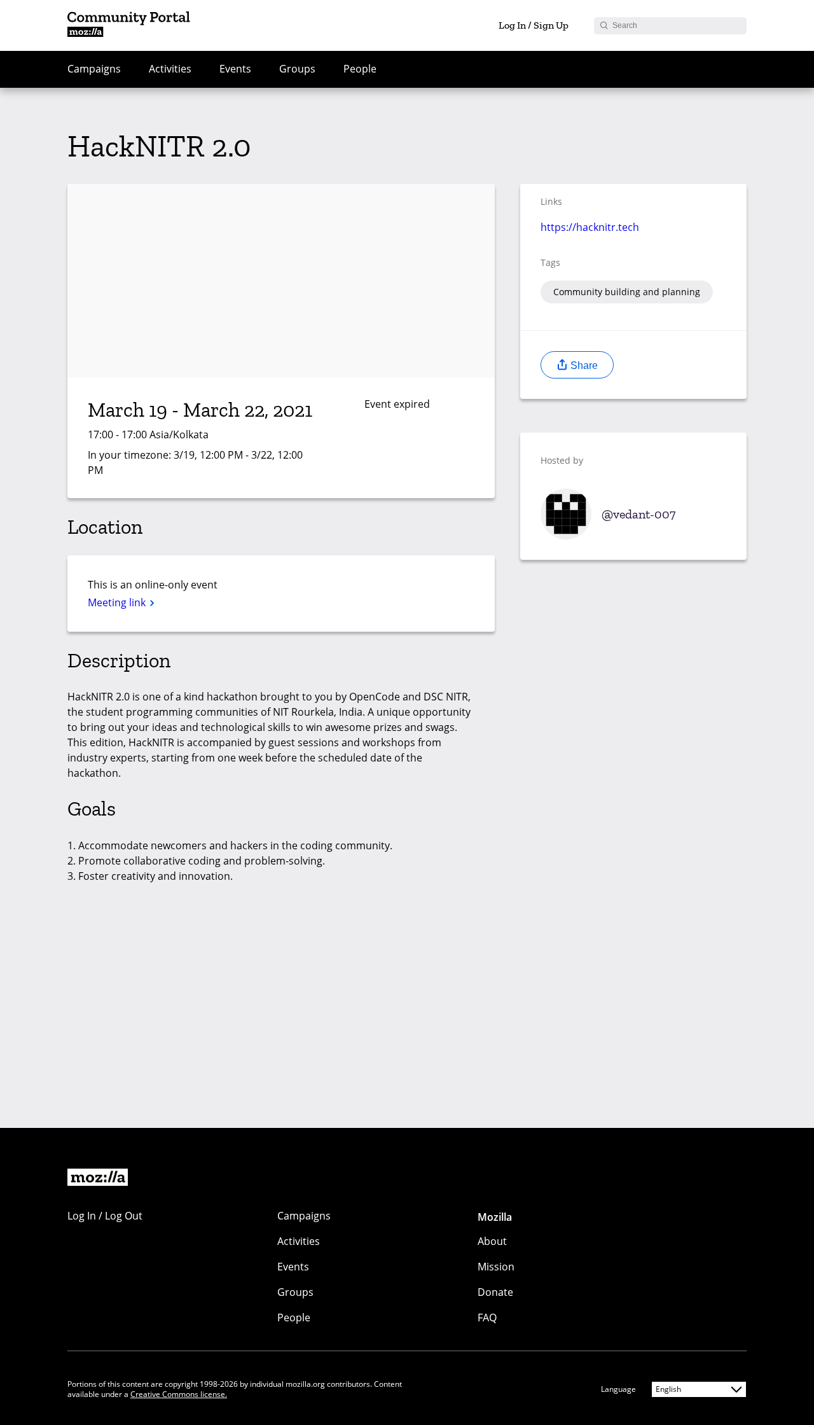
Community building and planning (626, 292)
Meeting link (118, 602)
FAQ (487, 1317)
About (492, 1241)
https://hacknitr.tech (590, 227)
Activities (170, 69)
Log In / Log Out (104, 1216)
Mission (496, 1267)
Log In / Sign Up (534, 25)
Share (583, 365)
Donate (495, 1292)
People (359, 69)
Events (235, 69)
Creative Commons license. (178, 1394)
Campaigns (94, 69)
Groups (297, 69)
